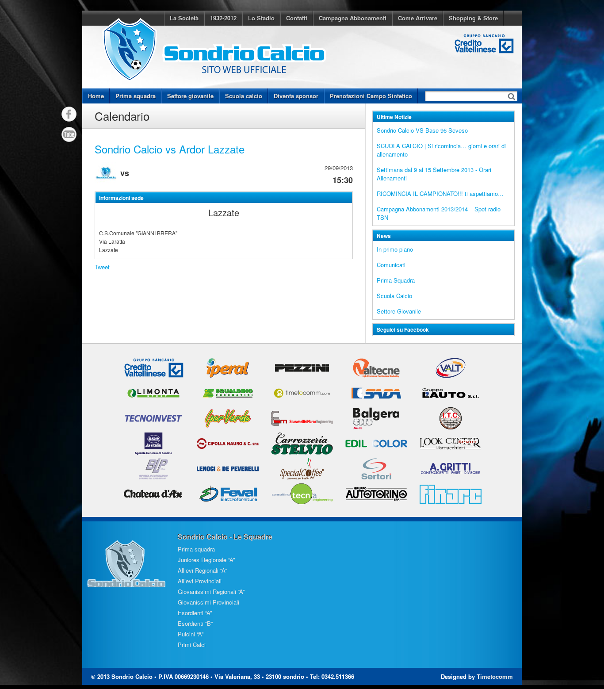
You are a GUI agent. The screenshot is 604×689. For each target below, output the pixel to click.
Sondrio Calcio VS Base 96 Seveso (422, 130)
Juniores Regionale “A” (206, 559)
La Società (184, 18)
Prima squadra (135, 96)
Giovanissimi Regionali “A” (211, 591)
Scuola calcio (243, 96)
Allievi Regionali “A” (202, 570)
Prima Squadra (396, 280)
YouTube (69, 134)
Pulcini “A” (190, 634)
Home (96, 96)
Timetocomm (495, 676)
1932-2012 (223, 18)
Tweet (102, 267)
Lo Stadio (261, 18)
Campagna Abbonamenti (352, 18)
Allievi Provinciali (200, 581)
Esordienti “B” (195, 623)
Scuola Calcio (394, 295)
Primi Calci (192, 644)
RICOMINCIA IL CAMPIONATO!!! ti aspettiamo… (440, 193)
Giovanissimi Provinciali (208, 602)
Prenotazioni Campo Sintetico (371, 96)
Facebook (69, 114)
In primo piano (395, 249)
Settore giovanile (190, 96)
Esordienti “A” (195, 613)
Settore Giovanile (399, 311)
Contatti (296, 18)
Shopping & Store (473, 18)
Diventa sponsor (296, 96)
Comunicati (391, 264)
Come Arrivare (417, 18)
